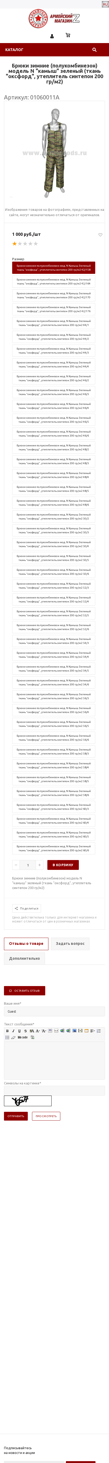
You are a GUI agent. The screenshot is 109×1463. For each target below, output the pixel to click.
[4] (30, 243)
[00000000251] (55, 197)
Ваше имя (12, 1003)
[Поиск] (94, 49)
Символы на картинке (22, 1083)
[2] (20, 243)
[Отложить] (100, 234)
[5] (36, 243)
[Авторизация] (52, 35)
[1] (14, 243)
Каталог (14, 50)
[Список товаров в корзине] (68, 35)
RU (105, 4)
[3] (25, 243)
